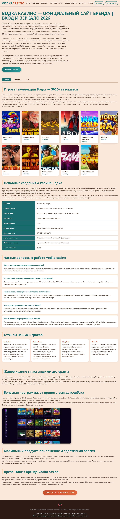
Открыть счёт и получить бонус (60, 493)
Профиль (99, 3)
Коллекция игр (56, 3)
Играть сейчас (11, 69)
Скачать (82, 3)
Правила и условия (64, 516)
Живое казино (71, 3)
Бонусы (44, 3)
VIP (27, 80)
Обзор (6, 80)
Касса (90, 3)
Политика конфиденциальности (44, 516)
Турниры (17, 80)
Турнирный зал (32, 3)
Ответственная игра (80, 516)
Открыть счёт (111, 3)
